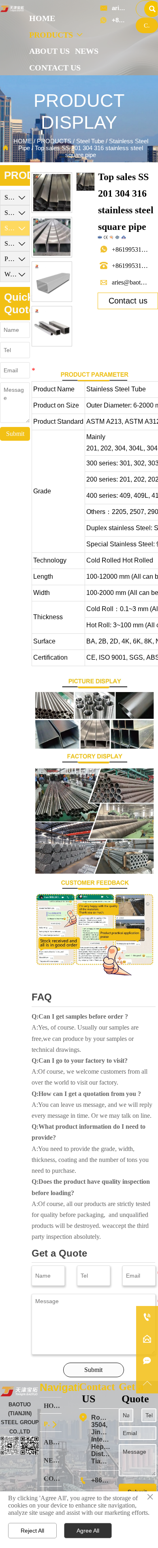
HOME (22, 141)
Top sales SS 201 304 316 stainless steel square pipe (89, 151)
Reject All (32, 1530)
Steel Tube (90, 141)
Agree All (88, 1530)
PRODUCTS (54, 141)
